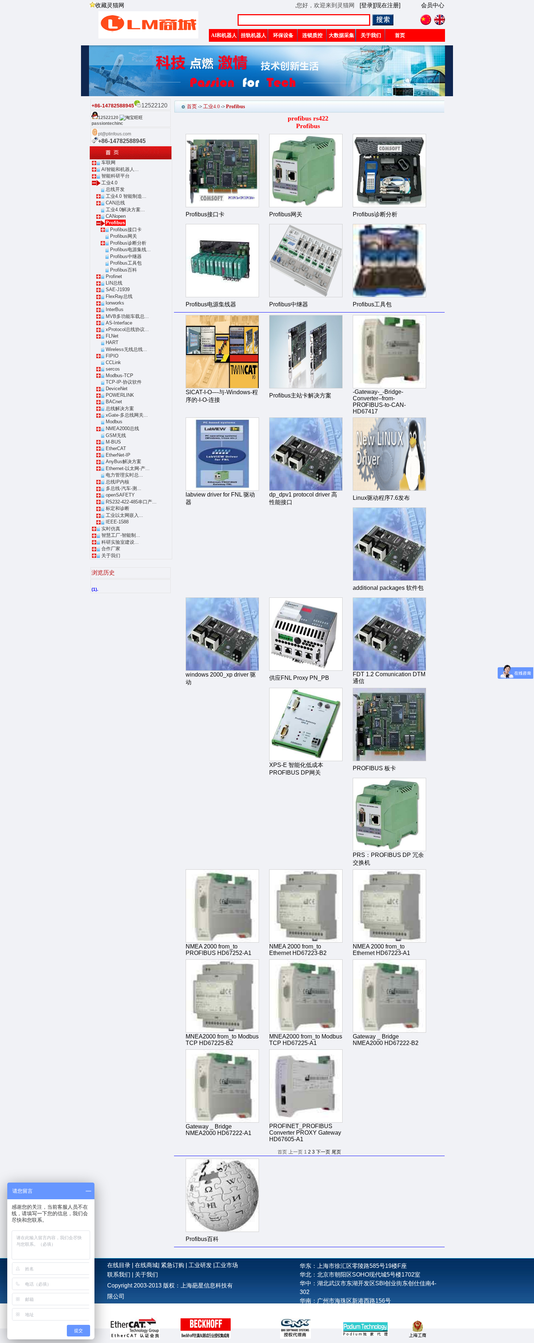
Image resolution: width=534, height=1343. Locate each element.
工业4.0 (109, 182)
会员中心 (432, 5)
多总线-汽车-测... (123, 488)
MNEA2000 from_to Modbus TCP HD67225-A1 (305, 1039)
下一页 (323, 1152)
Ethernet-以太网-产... (128, 468)
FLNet (112, 336)
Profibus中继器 (126, 256)
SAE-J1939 (118, 289)
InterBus (115, 309)
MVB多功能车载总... (127, 316)
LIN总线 (114, 283)
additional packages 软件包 (388, 588)
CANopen (116, 216)
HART (112, 342)
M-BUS (113, 442)
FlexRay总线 (119, 296)
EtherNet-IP (118, 455)
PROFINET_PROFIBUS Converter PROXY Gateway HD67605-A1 (305, 1132)
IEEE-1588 (117, 521)
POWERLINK (120, 395)
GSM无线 (116, 435)
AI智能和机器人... (120, 169)
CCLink (113, 362)
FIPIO (112, 356)
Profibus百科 (123, 270)
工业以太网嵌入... (124, 515)
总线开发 (115, 189)
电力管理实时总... (124, 475)
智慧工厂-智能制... (120, 535)
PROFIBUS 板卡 (374, 768)
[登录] (367, 5)
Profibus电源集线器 (211, 304)
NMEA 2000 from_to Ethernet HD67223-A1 (381, 949)
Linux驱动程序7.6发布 (381, 498)
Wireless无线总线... (126, 349)
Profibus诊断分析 (128, 243)
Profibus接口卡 (126, 229)
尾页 (336, 1152)
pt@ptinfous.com (114, 133)
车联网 (108, 162)
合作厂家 (110, 548)
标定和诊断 (117, 508)
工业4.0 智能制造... (126, 196)
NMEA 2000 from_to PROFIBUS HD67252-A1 (218, 949)
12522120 (108, 117)
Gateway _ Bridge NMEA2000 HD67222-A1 (218, 1129)
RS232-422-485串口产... (131, 502)
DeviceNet (117, 388)
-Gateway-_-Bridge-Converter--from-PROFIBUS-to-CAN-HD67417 (379, 402)
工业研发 (200, 1265)
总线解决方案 (120, 408)
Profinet (114, 276)
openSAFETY (120, 495)
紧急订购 (172, 1265)
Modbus (114, 421)
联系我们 (118, 1274)
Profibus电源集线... (130, 249)
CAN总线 (115, 202)
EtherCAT (116, 448)
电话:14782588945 (324, 1309)
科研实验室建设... (120, 542)
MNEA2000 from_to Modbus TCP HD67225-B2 (222, 1039)
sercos (113, 369)
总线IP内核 (117, 482)
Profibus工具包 (126, 263)
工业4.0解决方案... (125, 209)
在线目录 (118, 1265)
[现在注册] (387, 5)
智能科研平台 (115, 176)
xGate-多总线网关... (127, 415)
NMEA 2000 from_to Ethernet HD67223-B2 (298, 949)
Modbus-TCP (119, 375)
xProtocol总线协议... (127, 329)
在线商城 (146, 1265)
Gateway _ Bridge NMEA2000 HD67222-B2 (385, 1039)
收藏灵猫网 (109, 5)
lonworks (115, 303)
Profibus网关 (123, 236)
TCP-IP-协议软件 (124, 382)
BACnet (114, 401)
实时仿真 (110, 528)
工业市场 (226, 1265)
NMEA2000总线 (122, 428)
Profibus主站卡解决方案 (300, 395)
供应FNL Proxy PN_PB (299, 678)
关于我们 (110, 555)
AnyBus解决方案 (123, 461)
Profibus (115, 222)
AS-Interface (119, 323)
